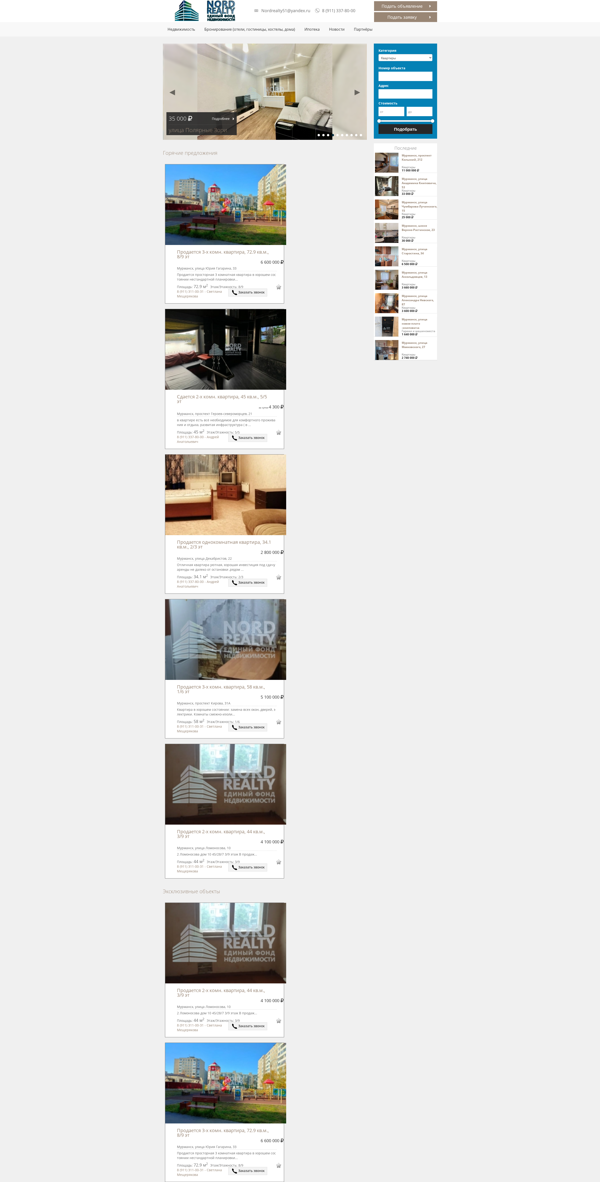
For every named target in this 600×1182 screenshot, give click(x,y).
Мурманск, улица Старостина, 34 (414, 251)
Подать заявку (402, 17)
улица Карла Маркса (195, 130)
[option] (265, 92)
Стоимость (388, 103)
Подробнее (221, 118)
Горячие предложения (190, 152)
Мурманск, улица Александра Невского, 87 (418, 300)
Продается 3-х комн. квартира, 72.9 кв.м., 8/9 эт (223, 254)
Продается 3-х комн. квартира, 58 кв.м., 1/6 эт (221, 689)
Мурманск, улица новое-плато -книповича (414, 323)
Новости (337, 29)
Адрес (384, 85)
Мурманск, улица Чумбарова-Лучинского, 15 (419, 206)
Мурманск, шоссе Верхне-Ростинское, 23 (418, 228)
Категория (387, 50)
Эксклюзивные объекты (191, 891)
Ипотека (312, 29)
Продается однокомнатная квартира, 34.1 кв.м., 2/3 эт (224, 544)
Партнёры (363, 29)
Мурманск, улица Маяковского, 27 (414, 345)
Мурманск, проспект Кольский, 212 (417, 157)
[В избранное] (275, 287)
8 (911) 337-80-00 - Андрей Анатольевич (198, 439)
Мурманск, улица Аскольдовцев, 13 (414, 274)
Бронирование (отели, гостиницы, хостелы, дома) (249, 29)
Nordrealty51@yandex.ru (285, 10)
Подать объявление (402, 6)
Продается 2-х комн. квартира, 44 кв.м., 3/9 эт (221, 833)
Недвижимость (181, 29)
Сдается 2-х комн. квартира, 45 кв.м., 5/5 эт (222, 398)
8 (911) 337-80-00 (338, 10)
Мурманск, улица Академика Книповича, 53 (419, 183)
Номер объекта (392, 68)
